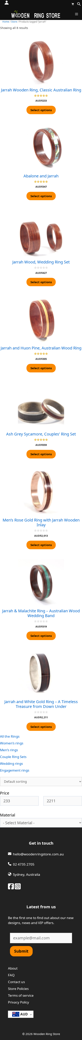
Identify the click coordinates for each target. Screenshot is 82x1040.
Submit (21, 951)
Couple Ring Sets (13, 756)
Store (14, 21)
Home (5, 21)
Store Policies (18, 988)
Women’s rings (11, 743)
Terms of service (21, 995)
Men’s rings (9, 750)
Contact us (16, 982)
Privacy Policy (18, 1002)
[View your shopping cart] (72, 4)
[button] (79, 5)
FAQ (11, 975)
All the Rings (10, 736)
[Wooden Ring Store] (35, 14)
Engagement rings (14, 770)
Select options (41, 110)
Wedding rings (11, 763)
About (13, 968)
